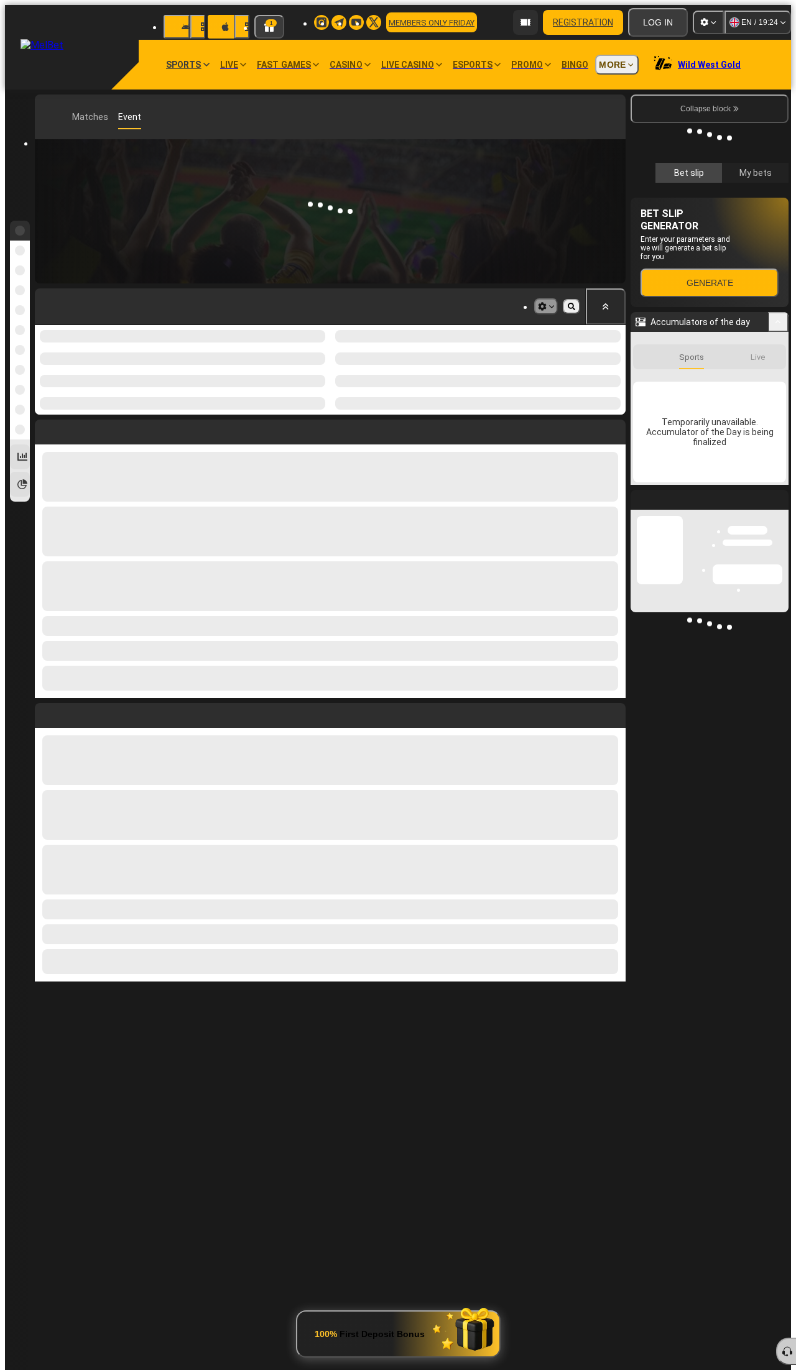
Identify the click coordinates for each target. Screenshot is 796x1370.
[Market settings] (546, 306)
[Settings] (708, 22)
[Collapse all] (606, 306)
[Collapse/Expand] (778, 322)
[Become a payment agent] (525, 22)
